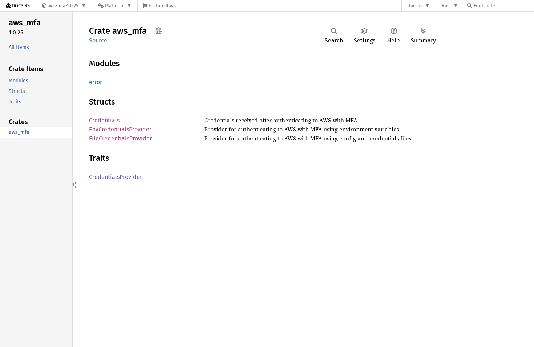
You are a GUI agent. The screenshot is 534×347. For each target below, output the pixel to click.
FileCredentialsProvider (120, 138)
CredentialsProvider (115, 177)
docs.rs (415, 5)
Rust (446, 5)
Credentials (104, 120)
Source (98, 40)
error (95, 82)
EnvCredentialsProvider (120, 129)
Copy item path (159, 30)
